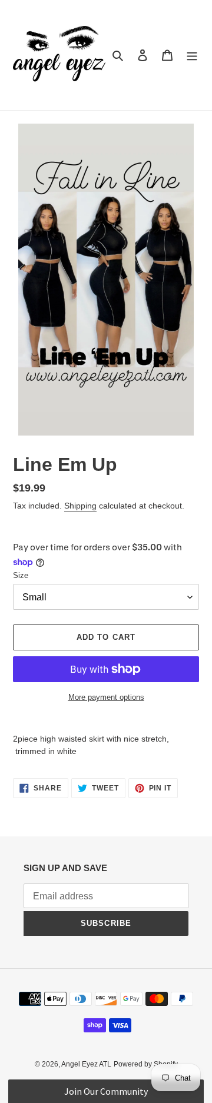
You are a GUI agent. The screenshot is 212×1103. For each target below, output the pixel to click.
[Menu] (192, 55)
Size (20, 575)
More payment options (106, 697)
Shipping (80, 505)
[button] (105, 1091)
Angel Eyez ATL (86, 1064)
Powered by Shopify (146, 1064)
